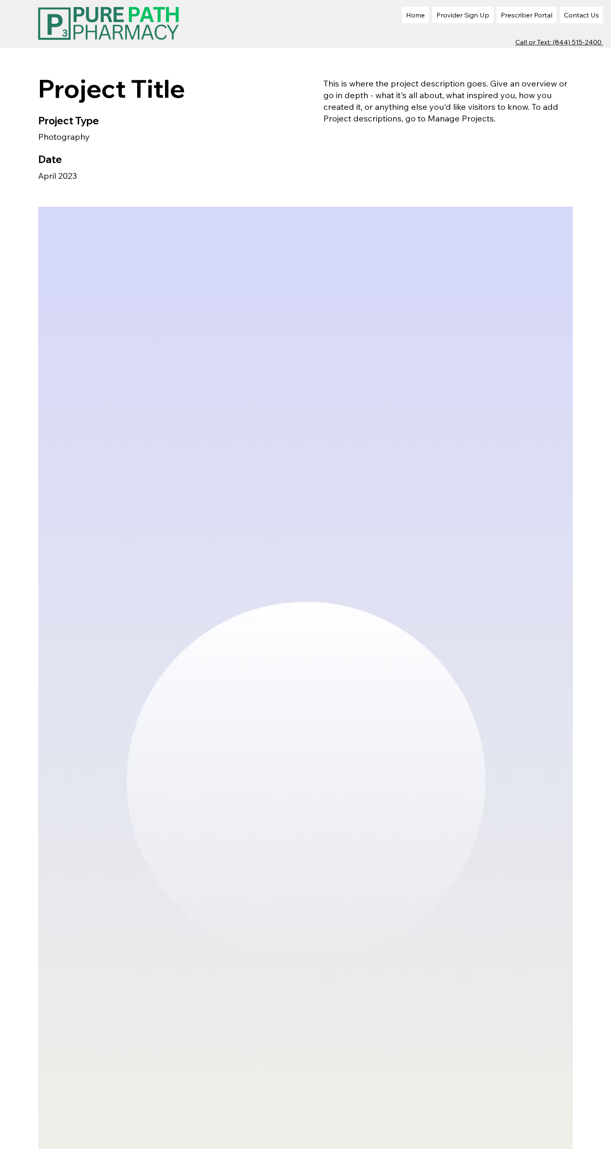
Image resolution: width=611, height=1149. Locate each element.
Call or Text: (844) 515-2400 (559, 42)
